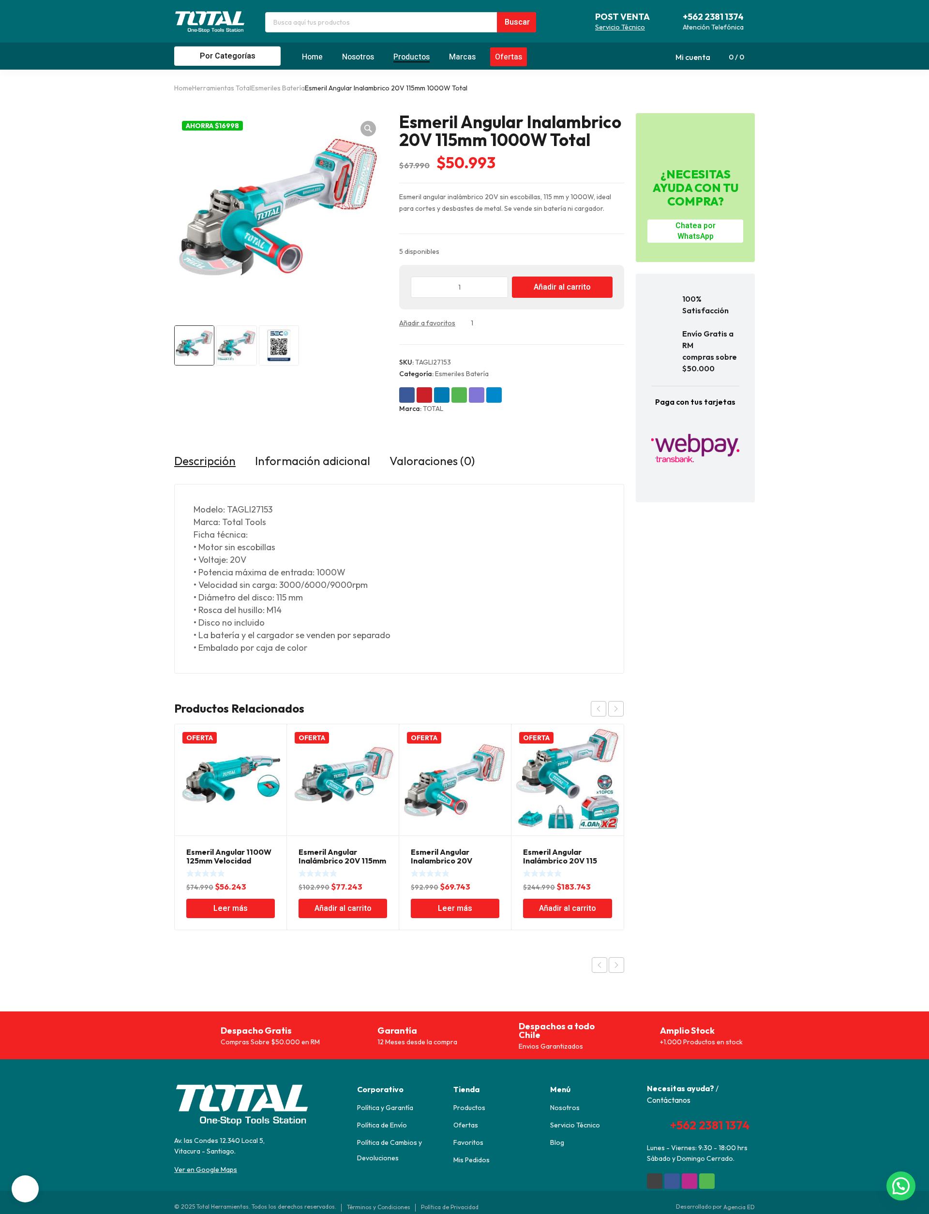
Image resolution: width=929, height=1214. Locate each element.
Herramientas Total (221, 88)
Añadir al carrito (562, 287)
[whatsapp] (707, 1181)
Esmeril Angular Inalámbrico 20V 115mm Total (342, 860)
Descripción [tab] (205, 460)
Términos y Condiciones (378, 1207)
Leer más (230, 908)
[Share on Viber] (476, 395)
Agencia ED (739, 1207)
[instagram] (689, 1181)
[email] (654, 1181)
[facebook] (672, 1181)
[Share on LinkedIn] (442, 395)
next (616, 709)
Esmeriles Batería (278, 88)
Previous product (599, 965)
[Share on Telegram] (494, 395)
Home (183, 88)
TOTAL (433, 408)
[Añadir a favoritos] (464, 323)
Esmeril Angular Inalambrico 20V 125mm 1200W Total (448, 860)
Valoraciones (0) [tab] (432, 460)
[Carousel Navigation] (607, 709)
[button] (368, 128)
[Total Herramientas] (210, 21)
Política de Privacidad (450, 1207)
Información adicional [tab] (312, 460)
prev (598, 709)
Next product (616, 965)
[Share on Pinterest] (424, 395)
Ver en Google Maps (205, 1169)
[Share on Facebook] (407, 395)
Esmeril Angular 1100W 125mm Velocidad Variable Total (228, 860)
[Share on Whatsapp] (459, 395)
